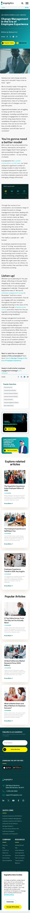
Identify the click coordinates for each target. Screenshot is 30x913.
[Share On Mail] (16, 37)
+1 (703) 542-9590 (11, 791)
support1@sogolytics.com (14, 795)
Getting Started (19, 845)
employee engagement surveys (13, 293)
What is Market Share (8, 405)
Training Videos (19, 860)
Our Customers (6, 855)
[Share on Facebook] (7, 37)
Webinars (17, 863)
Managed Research (7, 826)
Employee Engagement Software (11, 402)
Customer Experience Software (11, 393)
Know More (8, 503)
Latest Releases (19, 850)
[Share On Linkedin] (13, 37)
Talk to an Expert (19, 858)
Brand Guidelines (7, 860)
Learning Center (19, 852)
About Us (4, 845)
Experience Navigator (8, 831)
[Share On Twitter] (10, 37)
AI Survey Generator (8, 399)
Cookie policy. (9, 894)
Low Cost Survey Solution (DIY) (10, 828)
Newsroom (5, 852)
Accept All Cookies (12, 907)
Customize (10, 902)
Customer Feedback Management (11, 818)
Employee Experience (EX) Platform (12, 821)
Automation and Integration (10, 833)
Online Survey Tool (8, 387)
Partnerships (6, 858)
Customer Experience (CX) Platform (12, 816)
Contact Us (5, 850)
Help (16, 847)
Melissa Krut (13, 32)
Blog (3, 847)
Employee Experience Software (11, 396)
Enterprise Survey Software (10, 390)
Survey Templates (20, 855)
